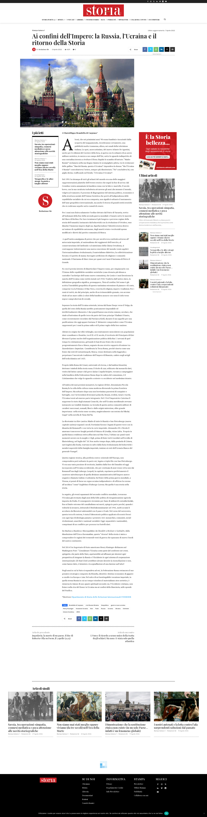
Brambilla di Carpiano (76, 605)
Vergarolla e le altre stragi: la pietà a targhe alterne (44, 181)
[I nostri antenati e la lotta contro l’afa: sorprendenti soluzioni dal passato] (143, 283)
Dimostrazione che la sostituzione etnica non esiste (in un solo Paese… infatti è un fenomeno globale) (161, 267)
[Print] (172, 49)
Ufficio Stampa (140, 788)
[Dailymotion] (162, 1)
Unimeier (126, 608)
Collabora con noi (141, 795)
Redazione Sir (44, 49)
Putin (97, 608)
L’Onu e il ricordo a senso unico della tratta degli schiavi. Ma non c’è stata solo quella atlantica (112, 638)
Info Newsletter (112, 791)
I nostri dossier (88, 803)
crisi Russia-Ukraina (92, 605)
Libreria (85, 791)
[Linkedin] (156, 1)
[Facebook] (147, 1)
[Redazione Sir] (34, 49)
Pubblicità (138, 791)
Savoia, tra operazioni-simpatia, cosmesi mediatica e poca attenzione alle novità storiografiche (45, 149)
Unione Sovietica (68, 612)
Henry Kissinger (68, 608)
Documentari (87, 795)
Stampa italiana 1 (38, 30)
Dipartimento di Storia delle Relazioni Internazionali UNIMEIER (101, 597)
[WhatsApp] (156, 49)
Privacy (109, 784)
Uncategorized (39, 175)
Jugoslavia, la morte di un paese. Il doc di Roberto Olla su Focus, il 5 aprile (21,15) (52, 637)
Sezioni (85, 799)
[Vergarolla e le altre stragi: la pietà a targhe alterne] (143, 251)
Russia (103, 608)
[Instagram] (150, 1)
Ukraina (118, 608)
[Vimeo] (159, 1)
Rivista (84, 788)
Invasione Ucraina (82, 608)
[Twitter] (153, 1)
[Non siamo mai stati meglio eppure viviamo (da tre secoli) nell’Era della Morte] (143, 237)
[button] (164, 19)
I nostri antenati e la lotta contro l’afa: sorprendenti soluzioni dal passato (161, 284)
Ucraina (110, 608)
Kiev (91, 608)
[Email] (167, 49)
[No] (204, 813)
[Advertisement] (83, 664)
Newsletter (138, 784)
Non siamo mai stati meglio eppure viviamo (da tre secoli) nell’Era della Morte (45, 166)
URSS (78, 612)
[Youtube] (165, 1)
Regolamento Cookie (114, 788)
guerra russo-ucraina (118, 605)
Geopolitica (105, 605)
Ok (166, 813)
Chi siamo (86, 784)
